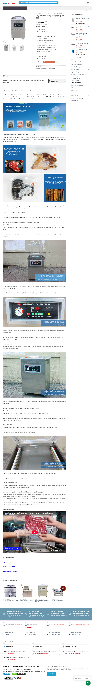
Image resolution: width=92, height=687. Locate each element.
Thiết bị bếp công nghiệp (77, 85)
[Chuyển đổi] (88, 62)
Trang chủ (33, 8)
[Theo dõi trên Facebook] (15, 678)
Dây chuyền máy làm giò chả (77, 64)
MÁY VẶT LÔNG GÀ (54, 684)
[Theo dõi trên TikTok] (18, 678)
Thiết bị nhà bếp (74, 95)
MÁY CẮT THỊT (14, 684)
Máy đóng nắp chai (76, 78)
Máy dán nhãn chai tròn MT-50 (10, 562)
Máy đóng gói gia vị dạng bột (10, 571)
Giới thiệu (38, 8)
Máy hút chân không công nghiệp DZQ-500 (13, 90)
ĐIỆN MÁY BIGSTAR (7, 684)
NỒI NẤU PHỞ (61, 684)
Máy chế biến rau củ (75, 69)
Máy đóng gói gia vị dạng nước (26, 600)
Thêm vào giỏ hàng (49, 61)
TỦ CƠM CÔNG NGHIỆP (36, 684)
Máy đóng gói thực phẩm (77, 74)
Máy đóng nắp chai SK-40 (9, 566)
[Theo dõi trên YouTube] (20, 678)
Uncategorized (74, 100)
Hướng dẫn (46, 8)
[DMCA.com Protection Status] (19, 673)
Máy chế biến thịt (75, 72)
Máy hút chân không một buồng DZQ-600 (42, 601)
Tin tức (42, 8)
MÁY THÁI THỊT (21, 684)
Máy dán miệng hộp (76, 76)
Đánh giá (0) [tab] (8, 76)
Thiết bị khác (74, 90)
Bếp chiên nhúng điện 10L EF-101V (10, 600)
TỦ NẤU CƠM (28, 684)
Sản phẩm (43, 13)
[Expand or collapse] (65, 81)
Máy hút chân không (76, 82)
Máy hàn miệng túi (76, 80)
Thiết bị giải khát (75, 87)
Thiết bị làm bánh (75, 93)
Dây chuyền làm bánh (76, 61)
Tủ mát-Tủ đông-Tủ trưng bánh (78, 98)
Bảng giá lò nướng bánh (57, 8)
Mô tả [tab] (4, 76)
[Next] (31, 28)
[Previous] (5, 28)
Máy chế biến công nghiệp (77, 66)
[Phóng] (4, 42)
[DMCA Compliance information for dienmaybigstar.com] (8, 678)
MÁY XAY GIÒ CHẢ (45, 684)
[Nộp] (58, 2)
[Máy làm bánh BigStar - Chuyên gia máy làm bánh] (9, 3)
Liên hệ (50, 8)
